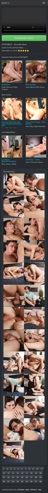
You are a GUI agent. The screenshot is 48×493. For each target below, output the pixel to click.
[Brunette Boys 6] (34, 229)
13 (8, 473)
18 (31, 473)
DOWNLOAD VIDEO (24, 38)
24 (18, 477)
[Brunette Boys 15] (13, 340)
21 (4, 477)
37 (36, 481)
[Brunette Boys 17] (13, 362)
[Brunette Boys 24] (34, 429)
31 (8, 481)
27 (31, 477)
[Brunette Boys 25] (13, 451)
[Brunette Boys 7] (13, 251)
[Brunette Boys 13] (13, 318)
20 (40, 473)
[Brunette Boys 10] (34, 274)
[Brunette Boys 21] (13, 407)
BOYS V (5, 2)
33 (18, 481)
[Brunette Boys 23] (13, 429)
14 (13, 473)
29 (40, 477)
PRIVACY (33, 490)
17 (27, 473)
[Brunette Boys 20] (34, 385)
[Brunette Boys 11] (13, 296)
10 (37, 469)
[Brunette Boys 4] (34, 207)
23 (13, 477)
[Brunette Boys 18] (34, 362)
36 (31, 481)
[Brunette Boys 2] (34, 185)
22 (8, 477)
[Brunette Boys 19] (13, 385)
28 (36, 477)
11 (42, 469)
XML (40, 490)
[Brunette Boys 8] (34, 251)
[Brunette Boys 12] (34, 296)
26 (27, 477)
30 (4, 481)
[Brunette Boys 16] (34, 340)
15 (18, 473)
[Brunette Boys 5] (13, 229)
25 (22, 477)
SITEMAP (21, 490)
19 (36, 473)
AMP (27, 490)
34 (22, 481)
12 (4, 473)
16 (22, 473)
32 (13, 481)
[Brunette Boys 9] (13, 274)
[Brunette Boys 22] (34, 407)
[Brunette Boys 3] (13, 207)
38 (40, 481)
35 (27, 481)
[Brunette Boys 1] (13, 185)
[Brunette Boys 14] (34, 318)
